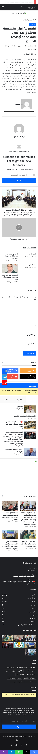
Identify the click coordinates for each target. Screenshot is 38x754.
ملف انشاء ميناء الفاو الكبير (26, 625)
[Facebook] (4, 371)
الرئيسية (32, 20)
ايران (13, 671)
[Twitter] (4, 377)
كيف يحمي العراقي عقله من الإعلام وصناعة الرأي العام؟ (10, 277)
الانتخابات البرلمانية (22, 667)
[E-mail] (32, 115)
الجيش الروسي (10, 667)
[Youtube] (4, 382)
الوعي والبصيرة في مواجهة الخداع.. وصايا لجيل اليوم (11, 256)
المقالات (25, 20)
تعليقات (6, 400)
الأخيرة (19, 400)
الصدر (33, 671)
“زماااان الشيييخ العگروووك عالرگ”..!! (14, 450)
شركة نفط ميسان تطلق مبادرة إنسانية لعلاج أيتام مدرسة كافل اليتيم (28, 544)
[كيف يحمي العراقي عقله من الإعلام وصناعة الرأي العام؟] (10, 268)
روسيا (19, 678)
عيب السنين (32, 264)
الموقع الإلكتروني (31, 344)
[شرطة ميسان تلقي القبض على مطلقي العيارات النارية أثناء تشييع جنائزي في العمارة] (10, 535)
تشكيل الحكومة (31, 674)
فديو (34, 615)
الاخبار (33, 595)
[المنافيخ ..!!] (30, 409)
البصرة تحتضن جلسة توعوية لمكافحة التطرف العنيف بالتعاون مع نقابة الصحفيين (10, 516)
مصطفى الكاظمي (30, 681)
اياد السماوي (29, 46)
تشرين (7, 671)
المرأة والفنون (30, 598)
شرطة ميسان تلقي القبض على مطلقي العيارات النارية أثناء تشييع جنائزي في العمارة (10, 545)
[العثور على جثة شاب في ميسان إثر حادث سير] (19, 645)
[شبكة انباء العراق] (24, 7)
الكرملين (27, 671)
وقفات (13, 681)
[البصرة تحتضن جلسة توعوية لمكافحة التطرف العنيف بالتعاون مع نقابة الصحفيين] (10, 506)
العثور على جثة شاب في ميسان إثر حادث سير (19, 2)
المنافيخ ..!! (19, 406)
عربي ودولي (31, 611)
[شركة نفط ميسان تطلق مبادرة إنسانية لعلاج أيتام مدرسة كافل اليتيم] (28, 535)
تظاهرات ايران (20, 674)
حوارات (33, 605)
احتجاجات (32, 667)
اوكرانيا (20, 671)
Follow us (33, 687)
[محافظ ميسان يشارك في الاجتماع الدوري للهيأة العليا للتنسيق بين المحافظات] (7, 645)
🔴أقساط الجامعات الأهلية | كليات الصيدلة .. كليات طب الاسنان (14, 424)
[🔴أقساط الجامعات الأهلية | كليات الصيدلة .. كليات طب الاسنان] (30, 425)
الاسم (34, 326)
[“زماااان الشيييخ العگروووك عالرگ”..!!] (30, 452)
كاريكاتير (32, 618)
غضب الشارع (11, 678)
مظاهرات (20, 681)
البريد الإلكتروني (31, 335)
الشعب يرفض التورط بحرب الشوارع (25, 416)
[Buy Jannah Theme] (19, 13)
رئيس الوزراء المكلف (29, 678)
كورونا (33, 621)
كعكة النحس (32, 254)
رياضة (33, 608)
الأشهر (32, 400)
